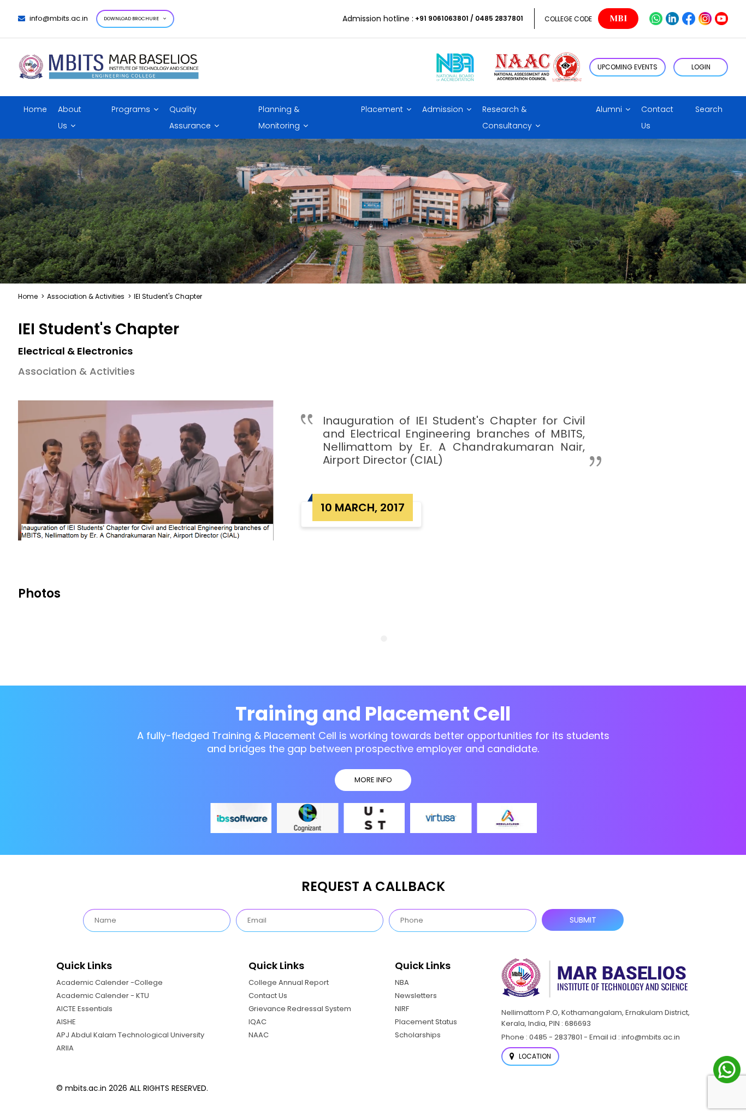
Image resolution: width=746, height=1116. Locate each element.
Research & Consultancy (507, 117)
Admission (442, 109)
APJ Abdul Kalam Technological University (130, 1035)
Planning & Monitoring (279, 117)
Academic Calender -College (109, 982)
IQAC (257, 1022)
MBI (618, 18)
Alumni (609, 109)
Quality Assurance (190, 117)
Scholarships (418, 1035)
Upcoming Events (627, 67)
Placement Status (426, 1022)
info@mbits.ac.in (58, 18)
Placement (382, 109)
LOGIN (701, 67)
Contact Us (657, 117)
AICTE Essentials (84, 1008)
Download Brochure (131, 18)
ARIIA (65, 1048)
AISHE (66, 1022)
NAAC (258, 1035)
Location (534, 1056)
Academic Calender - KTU (102, 995)
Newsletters (416, 995)
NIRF (402, 1008)
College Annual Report (288, 982)
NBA (402, 982)
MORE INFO (373, 780)
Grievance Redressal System (299, 1008)
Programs (130, 109)
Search (709, 109)
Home (35, 109)
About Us (69, 117)
